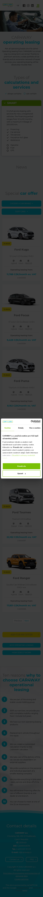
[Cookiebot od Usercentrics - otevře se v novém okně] (30, 421)
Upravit (20, 473)
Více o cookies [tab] (34, 428)
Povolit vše (21, 466)
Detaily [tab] (21, 428)
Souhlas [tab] (7, 428)
